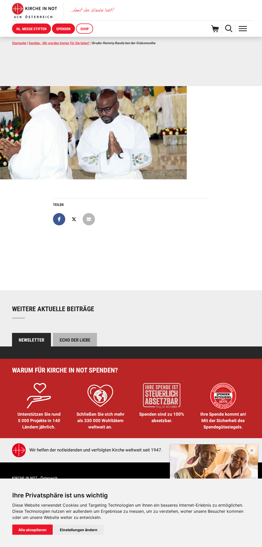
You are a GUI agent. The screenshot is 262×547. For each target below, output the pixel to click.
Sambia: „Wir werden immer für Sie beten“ (59, 43)
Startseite (19, 43)
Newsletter (31, 340)
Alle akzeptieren (32, 530)
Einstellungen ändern (78, 530)
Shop (84, 29)
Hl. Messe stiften (31, 29)
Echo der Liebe (75, 340)
